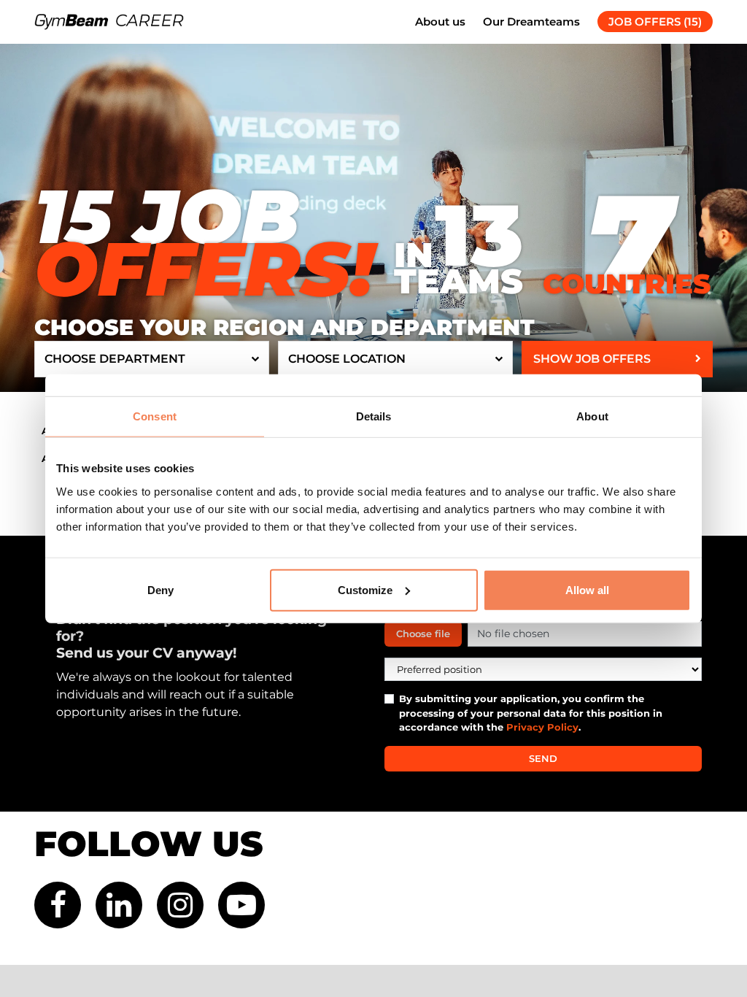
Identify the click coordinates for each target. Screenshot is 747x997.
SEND (543, 758)
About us (440, 21)
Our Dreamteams (531, 21)
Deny (160, 589)
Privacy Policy (542, 727)
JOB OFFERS (655, 21)
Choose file (423, 633)
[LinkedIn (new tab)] (119, 905)
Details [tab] (374, 416)
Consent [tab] (155, 416)
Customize (365, 589)
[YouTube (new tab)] (241, 905)
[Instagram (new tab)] (180, 905)
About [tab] (592, 416)
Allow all (587, 589)
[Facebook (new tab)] (57, 905)
